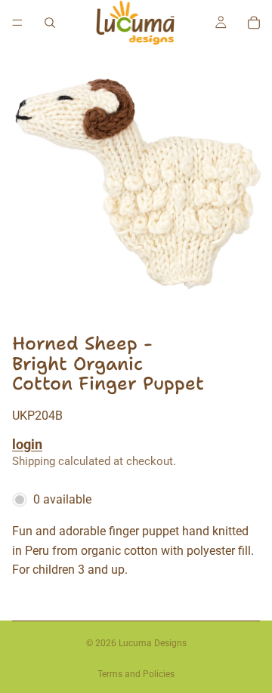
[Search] (49, 22)
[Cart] (253, 22)
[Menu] (17, 22)
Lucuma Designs (153, 643)
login (27, 444)
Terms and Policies (136, 674)
